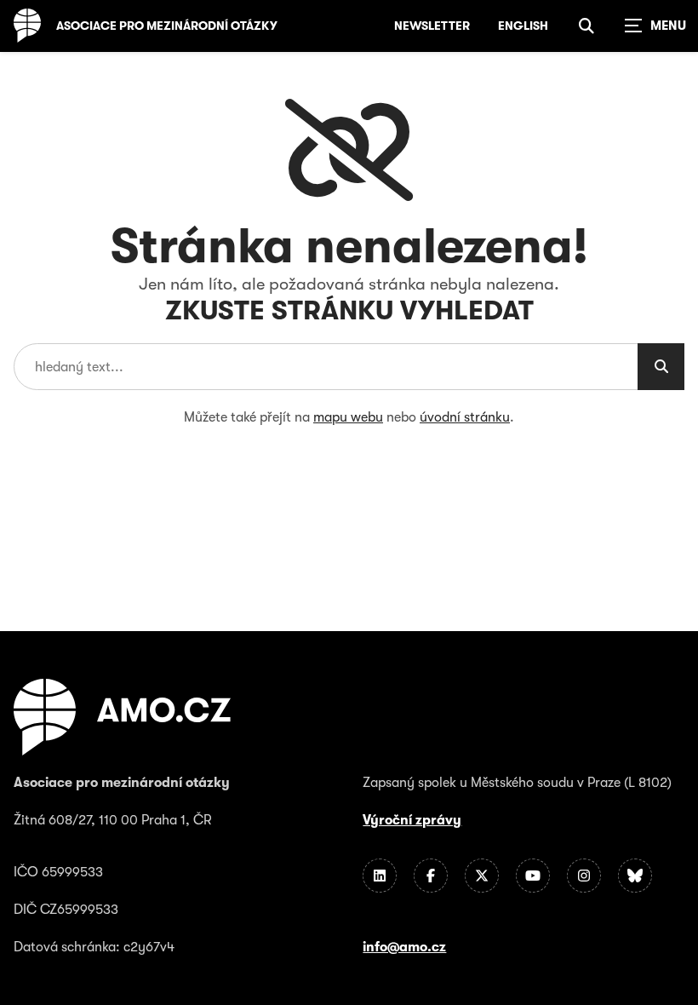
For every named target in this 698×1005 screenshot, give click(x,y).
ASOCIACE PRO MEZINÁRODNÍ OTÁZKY (166, 25)
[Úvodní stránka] (27, 26)
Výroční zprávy (412, 820)
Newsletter (432, 25)
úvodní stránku (465, 417)
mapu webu (348, 417)
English (523, 25)
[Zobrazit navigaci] (655, 25)
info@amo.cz (404, 947)
